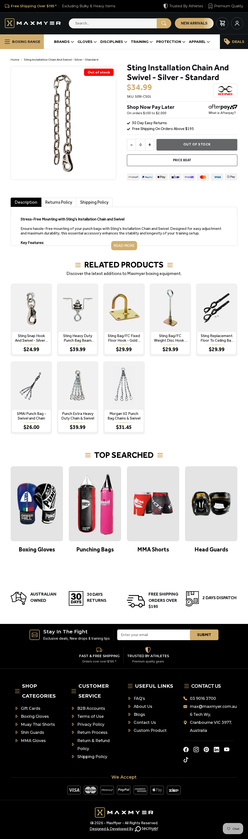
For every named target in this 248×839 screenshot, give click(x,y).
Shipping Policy (92, 756)
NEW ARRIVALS (194, 23)
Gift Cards (30, 708)
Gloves (85, 42)
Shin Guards (32, 732)
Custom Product (150, 730)
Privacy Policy (90, 724)
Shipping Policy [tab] (94, 202)
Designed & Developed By (111, 828)
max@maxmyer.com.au (212, 706)
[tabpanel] (124, 228)
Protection (168, 42)
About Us (143, 706)
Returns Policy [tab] (58, 202)
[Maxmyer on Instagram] (196, 749)
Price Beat (182, 160)
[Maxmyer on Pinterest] (206, 749)
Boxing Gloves (35, 716)
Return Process (92, 732)
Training (139, 42)
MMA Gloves (33, 740)
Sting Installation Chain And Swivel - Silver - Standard (61, 59)
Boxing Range (26, 42)
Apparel (197, 42)
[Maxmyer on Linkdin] (216, 749)
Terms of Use (90, 716)
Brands (62, 42)
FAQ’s (139, 698)
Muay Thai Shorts (38, 724)
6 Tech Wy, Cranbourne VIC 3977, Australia (211, 722)
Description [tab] (26, 202)
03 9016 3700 (203, 698)
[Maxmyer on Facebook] (186, 749)
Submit (204, 634)
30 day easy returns (149, 123)
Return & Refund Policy (93, 744)
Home (15, 59)
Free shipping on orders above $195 (163, 128)
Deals (238, 42)
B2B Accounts (91, 708)
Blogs (139, 714)
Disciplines (111, 42)
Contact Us (145, 722)
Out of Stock (197, 144)
